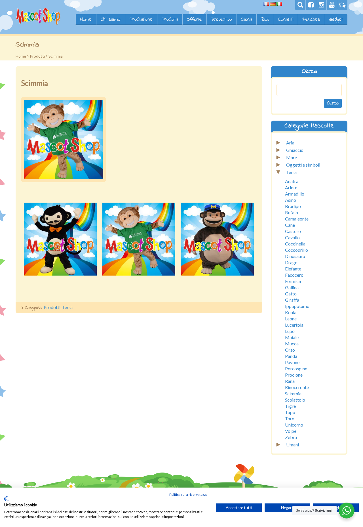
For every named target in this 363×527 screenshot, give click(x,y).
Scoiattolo (295, 399)
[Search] (300, 5)
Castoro (293, 231)
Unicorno (294, 424)
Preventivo (221, 19)
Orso (290, 349)
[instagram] (321, 5)
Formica (293, 281)
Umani (292, 444)
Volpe (290, 431)
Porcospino (296, 368)
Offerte (194, 19)
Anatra (291, 181)
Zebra (291, 437)
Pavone (292, 362)
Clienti (246, 19)
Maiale (292, 337)
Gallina (292, 287)
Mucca (292, 343)
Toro (289, 418)
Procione (294, 374)
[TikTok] (342, 5)
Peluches (311, 19)
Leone (291, 318)
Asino (290, 200)
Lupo (290, 331)
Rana (290, 381)
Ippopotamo (297, 306)
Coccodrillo (296, 250)
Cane (290, 225)
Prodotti (170, 19)
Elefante (293, 268)
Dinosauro (295, 256)
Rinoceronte (297, 387)
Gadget (336, 19)
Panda (291, 356)
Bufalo (291, 212)
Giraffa (292, 300)
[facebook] (311, 5)
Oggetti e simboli (303, 164)
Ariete (291, 187)
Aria (290, 142)
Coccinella (295, 243)
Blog (265, 19)
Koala (290, 312)
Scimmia (293, 393)
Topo (290, 412)
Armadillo (294, 193)
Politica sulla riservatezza (188, 494)
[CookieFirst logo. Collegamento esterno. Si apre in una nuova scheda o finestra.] (6, 498)
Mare (291, 157)
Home (86, 19)
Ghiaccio (294, 150)
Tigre (290, 406)
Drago (291, 262)
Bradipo (293, 206)
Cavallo (292, 237)
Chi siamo (111, 19)
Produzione (141, 19)
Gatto (291, 293)
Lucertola (294, 324)
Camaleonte (297, 218)
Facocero (294, 275)
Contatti (285, 19)
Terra (67, 307)
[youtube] (332, 5)
